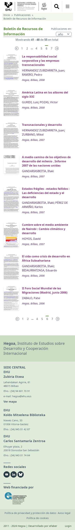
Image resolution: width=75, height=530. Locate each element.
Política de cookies (38, 518)
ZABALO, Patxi (31, 298)
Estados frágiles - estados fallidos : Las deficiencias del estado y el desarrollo (46, 193)
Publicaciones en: (61, 28)
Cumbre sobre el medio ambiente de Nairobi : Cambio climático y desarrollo (45, 229)
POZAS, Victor (49, 102)
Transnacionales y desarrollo (42, 125)
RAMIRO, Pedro (32, 75)
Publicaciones (22, 15)
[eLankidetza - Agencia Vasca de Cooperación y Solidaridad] (37, 498)
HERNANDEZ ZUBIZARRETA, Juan (43, 70)
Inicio (6, 15)
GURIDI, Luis (30, 102)
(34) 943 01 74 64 (20, 455)
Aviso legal (64, 513)
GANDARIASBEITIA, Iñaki (38, 171)
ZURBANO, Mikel (33, 134)
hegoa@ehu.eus (21, 396)
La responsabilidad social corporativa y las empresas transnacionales (40, 61)
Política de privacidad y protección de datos (30, 513)
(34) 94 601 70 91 (20, 391)
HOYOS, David (31, 239)
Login (68, 526)
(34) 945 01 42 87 (20, 429)
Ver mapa (10, 401)
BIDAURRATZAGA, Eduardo (39, 270)
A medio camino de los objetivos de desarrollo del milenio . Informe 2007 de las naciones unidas (46, 161)
